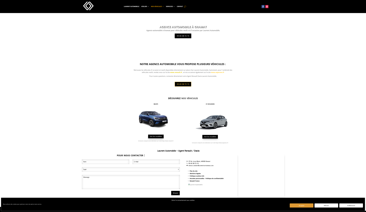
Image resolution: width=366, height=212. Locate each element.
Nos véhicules (156, 6)
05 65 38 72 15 (183, 36)
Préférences (351, 205)
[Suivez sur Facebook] (263, 6)
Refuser (326, 205)
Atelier (144, 6)
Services (169, 6)
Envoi (175, 193)
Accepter (301, 205)
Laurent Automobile (131, 6)
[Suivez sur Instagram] (266, 6)
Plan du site (193, 171)
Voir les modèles (156, 136)
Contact (180, 6)
